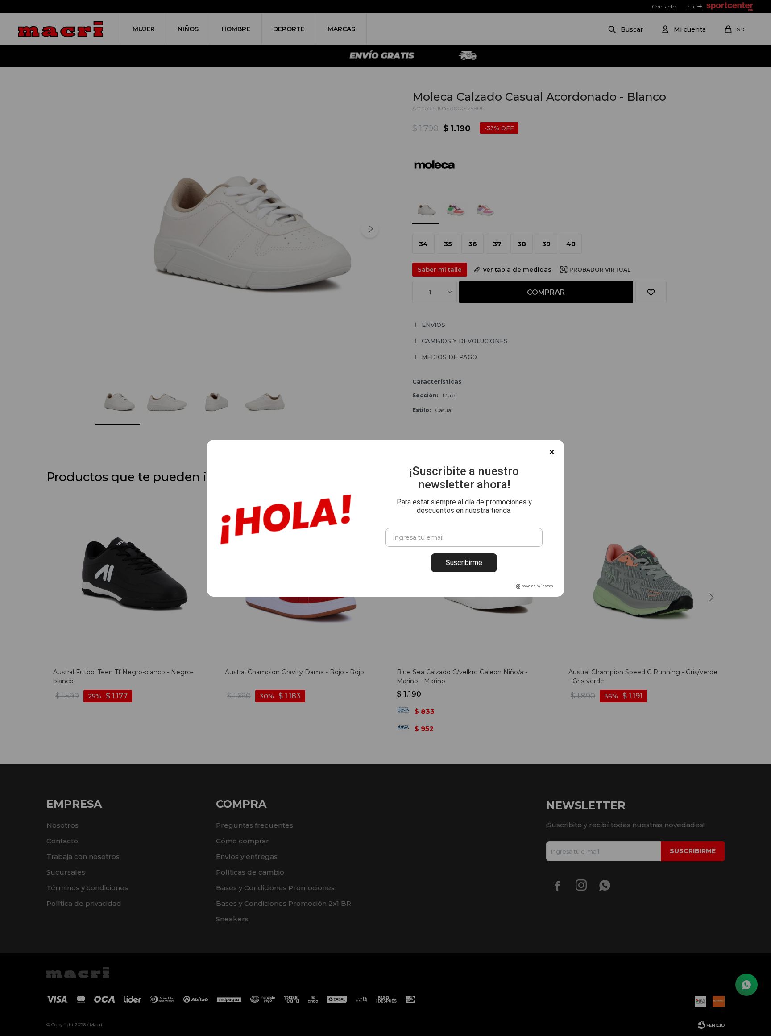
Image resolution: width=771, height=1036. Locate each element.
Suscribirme (464, 562)
